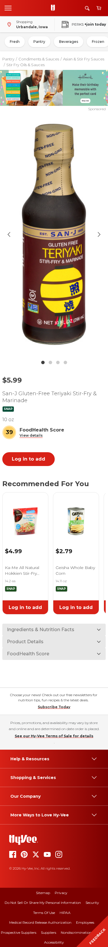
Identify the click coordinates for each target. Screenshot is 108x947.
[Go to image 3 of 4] (58, 362)
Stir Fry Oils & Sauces (25, 64)
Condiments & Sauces (38, 59)
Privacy (61, 893)
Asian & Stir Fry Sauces (83, 59)
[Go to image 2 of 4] (50, 362)
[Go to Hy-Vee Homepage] (54, 8)
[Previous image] (8, 234)
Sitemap (43, 893)
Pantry (39, 41)
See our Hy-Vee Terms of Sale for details (54, 736)
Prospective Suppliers (18, 932)
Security (92, 902)
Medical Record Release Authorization (40, 922)
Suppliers (48, 932)
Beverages (68, 41)
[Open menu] (8, 7)
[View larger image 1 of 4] (54, 234)
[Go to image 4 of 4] (65, 362)
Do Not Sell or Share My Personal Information (43, 902)
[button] (31, 436)
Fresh (15, 41)
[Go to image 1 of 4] (43, 362)
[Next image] (99, 234)
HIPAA (65, 912)
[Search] (87, 8)
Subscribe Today (54, 707)
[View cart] (98, 8)
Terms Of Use (44, 912)
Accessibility (54, 942)
